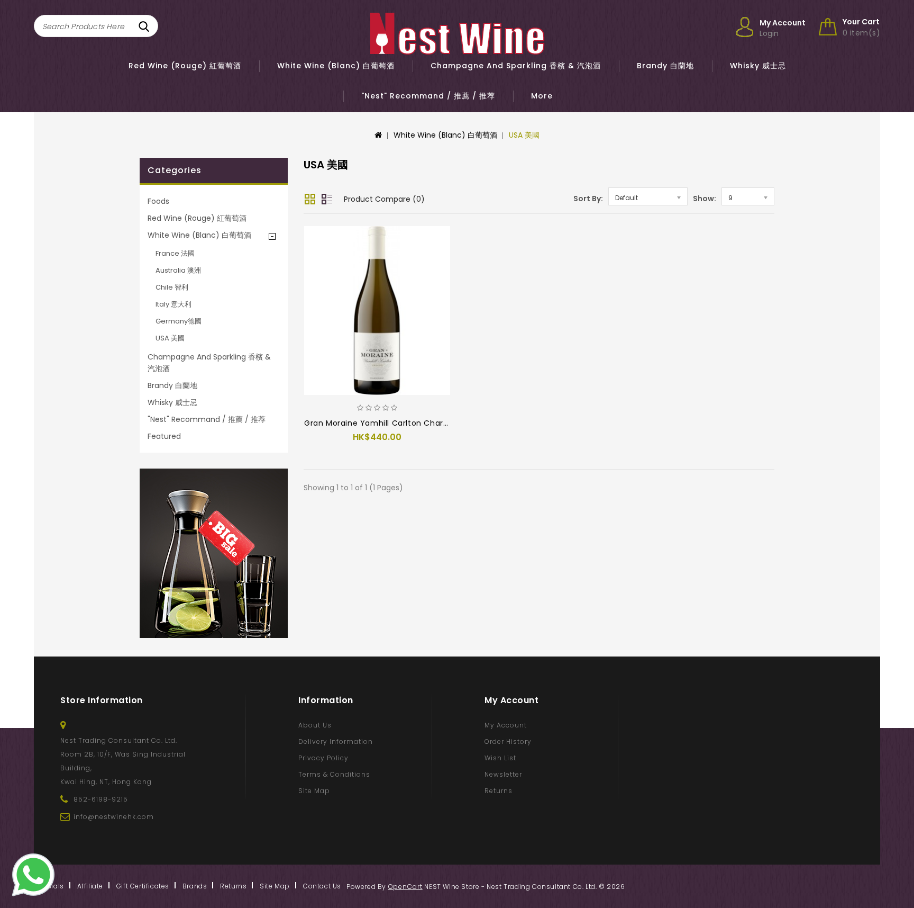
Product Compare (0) (384, 199)
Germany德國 (179, 321)
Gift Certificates (142, 886)
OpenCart (405, 886)
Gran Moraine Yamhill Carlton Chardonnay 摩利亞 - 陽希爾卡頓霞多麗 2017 (446, 423)
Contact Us (322, 886)
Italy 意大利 (173, 304)
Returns (499, 790)
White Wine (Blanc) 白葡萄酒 (336, 65)
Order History (508, 741)
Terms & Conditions (334, 774)
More (542, 96)
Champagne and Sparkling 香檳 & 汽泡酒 (516, 65)
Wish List (500, 757)
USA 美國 (524, 135)
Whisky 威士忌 (758, 65)
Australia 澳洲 (178, 270)
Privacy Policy (323, 757)
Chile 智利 (172, 287)
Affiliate (90, 886)
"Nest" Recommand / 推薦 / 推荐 (428, 96)
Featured (164, 436)
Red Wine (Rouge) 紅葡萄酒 (185, 65)
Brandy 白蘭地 (665, 65)
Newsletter (503, 774)
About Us (315, 725)
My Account (506, 725)
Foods (158, 201)
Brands (194, 886)
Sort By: (588, 198)
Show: (704, 198)
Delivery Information (335, 741)
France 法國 (175, 253)
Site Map (314, 790)
